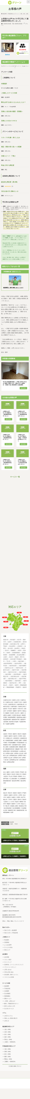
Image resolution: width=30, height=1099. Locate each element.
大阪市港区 (17, 680)
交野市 (23, 644)
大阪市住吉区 (19, 667)
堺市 (20, 683)
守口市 (16, 88)
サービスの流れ (8, 947)
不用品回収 (7, 988)
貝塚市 (11, 685)
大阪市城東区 (22, 665)
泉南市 (8, 652)
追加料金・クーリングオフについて (13, 964)
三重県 (6, 1042)
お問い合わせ (15, 348)
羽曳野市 (18, 687)
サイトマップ (7, 962)
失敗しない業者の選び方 (10, 1018)
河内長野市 (12, 646)
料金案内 (6, 940)
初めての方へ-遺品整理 (10, 930)
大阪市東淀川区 (12, 678)
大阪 (5, 1029)
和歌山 (6, 1039)
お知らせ (6, 1020)
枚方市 (19, 639)
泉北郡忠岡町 (21, 654)
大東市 (5, 657)
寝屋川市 (5, 639)
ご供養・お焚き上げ (9, 1001)
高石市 (11, 657)
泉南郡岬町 (12, 654)
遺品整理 (12, 822)
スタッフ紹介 (7, 959)
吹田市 (20, 650)
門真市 (5, 646)
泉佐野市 (17, 648)
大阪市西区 (8, 674)
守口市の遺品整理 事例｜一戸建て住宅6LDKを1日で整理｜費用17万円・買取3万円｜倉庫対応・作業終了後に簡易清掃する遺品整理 (15, 383)
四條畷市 (13, 650)
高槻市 (17, 657)
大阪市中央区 (15, 670)
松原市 (10, 642)
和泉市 (23, 648)
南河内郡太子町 (15, 644)
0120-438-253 (9, 904)
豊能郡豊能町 (10, 687)
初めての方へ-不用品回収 (11, 932)
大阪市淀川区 (13, 683)
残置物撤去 (7, 996)
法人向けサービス (9, 1008)
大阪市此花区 (13, 665)
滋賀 (5, 1037)
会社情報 (6, 957)
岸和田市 (19, 646)
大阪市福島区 (9, 680)
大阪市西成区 (17, 674)
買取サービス (7, 998)
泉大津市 (10, 648)
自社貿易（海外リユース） (11, 974)
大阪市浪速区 (22, 672)
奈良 (5, 1034)
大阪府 (11, 824)
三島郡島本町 (17, 642)
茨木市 (7, 650)
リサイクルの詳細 (9, 977)
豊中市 (22, 657)
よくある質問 (7, 945)
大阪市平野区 (22, 678)
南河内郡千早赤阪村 (16, 659)
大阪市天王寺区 (12, 672)
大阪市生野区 (18, 663)
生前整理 (6, 991)
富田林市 (5, 659)
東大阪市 (12, 639)
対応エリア (7, 950)
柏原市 (17, 685)
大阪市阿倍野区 (8, 663)
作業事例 (6, 942)
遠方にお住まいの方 (9, 1006)
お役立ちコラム (8, 1015)
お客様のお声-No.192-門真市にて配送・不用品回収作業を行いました (22, 437)
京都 (5, 1032)
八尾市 (14, 661)
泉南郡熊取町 (16, 652)
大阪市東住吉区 (14, 676)
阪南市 (25, 687)
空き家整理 (7, 993)
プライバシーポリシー (10, 967)
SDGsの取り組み (9, 972)
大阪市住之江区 (9, 667)
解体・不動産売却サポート (11, 1003)
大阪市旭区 (20, 661)
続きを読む (23, 388)
